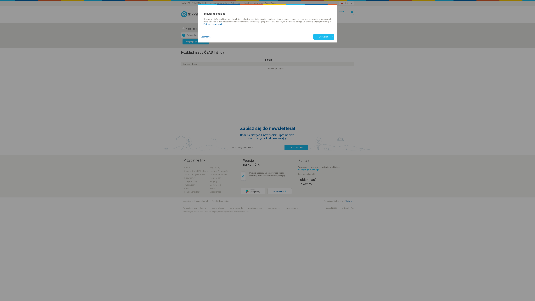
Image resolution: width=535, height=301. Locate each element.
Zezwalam (324, 37)
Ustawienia (206, 37)
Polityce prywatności (213, 24)
